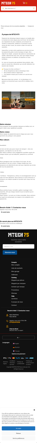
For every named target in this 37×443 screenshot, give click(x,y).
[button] (34, 410)
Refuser (18, 433)
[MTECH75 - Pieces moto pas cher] (8, 3)
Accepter (18, 428)
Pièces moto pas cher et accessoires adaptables (13, 26)
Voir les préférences (18, 438)
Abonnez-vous (10, 252)
